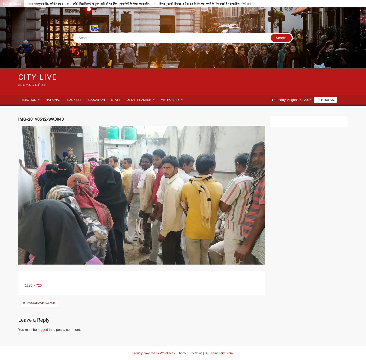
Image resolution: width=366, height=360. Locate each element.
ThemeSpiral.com (221, 353)
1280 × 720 (33, 285)
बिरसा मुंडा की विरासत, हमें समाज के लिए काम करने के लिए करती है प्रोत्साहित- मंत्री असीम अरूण (186, 3)
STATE (115, 99)
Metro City (170, 99)
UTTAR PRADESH (139, 99)
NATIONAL (53, 99)
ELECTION (28, 99)
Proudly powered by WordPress (153, 353)
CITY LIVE (37, 77)
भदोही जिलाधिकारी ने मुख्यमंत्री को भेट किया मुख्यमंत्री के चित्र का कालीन (87, 3)
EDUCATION (96, 99)
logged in (45, 329)
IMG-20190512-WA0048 (41, 303)
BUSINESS (74, 99)
